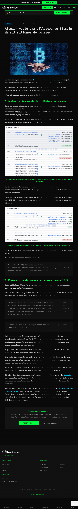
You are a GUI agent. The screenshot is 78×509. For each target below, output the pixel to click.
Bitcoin (67, 375)
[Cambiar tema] (69, 7)
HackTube (6, 507)
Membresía (47, 7)
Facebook (43, 470)
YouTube (43, 464)
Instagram (44, 467)
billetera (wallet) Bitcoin (46, 80)
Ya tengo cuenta (50, 423)
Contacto (5, 478)
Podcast (20, 507)
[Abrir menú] (74, 7)
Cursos (32, 507)
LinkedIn (62, 464)
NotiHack (45, 507)
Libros (72, 507)
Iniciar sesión (59, 7)
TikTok (61, 467)
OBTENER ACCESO (50, 2)
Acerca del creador (9, 481)
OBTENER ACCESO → (29, 423)
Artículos (59, 507)
